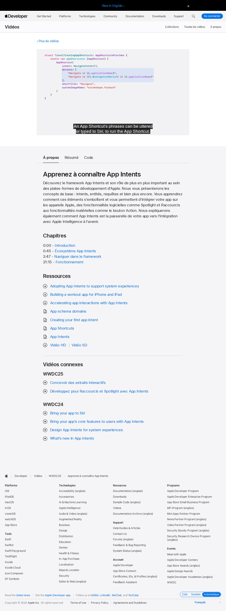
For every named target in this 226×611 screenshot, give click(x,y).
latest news (23, 595)
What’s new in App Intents (72, 438)
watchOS (10, 519)
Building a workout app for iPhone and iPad (86, 294)
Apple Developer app (57, 595)
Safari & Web (67, 581)
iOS (7, 491)
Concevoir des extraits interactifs (77, 382)
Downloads (119, 496)
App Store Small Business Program (188, 502)
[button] (193, 16)
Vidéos (12, 27)
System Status (121, 550)
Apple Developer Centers (182, 560)
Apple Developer (123, 565)
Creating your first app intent (74, 320)
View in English (112, 6)
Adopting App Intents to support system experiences (94, 286)
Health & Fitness (69, 553)
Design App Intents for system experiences (86, 430)
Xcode (9, 562)
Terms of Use (78, 602)
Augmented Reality (70, 519)
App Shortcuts (62, 328)
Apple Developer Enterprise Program (189, 496)
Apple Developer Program (183, 491)
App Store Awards (178, 565)
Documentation (122, 491)
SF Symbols (12, 579)
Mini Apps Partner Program (183, 513)
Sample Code (121, 502)
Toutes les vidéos (194, 26)
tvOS (8, 508)
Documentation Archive (127, 513)
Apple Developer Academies (184, 577)
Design (63, 530)
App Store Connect (124, 571)
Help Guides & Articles (126, 528)
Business (64, 525)
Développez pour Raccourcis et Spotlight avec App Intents (99, 391)
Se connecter (212, 16)
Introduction (65, 245)
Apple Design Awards (180, 571)
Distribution (66, 536)
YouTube (133, 595)
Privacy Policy (100, 602)
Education (65, 542)
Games (63, 547)
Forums (117, 539)
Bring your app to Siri (67, 413)
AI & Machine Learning (72, 502)
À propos (215, 26)
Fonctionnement (69, 262)
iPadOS (9, 496)
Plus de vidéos (49, 41)
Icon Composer (14, 573)
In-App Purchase (69, 558)
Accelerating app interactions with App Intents (89, 303)
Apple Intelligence (70, 508)
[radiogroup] (200, 594)
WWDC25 (55, 476)
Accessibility (66, 491)
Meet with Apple (176, 554)
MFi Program (175, 508)
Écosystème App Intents (75, 251)
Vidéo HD (58, 345)
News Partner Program (181, 519)
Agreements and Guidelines (130, 602)
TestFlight (11, 556)
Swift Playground (15, 550)
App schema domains (68, 311)
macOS (9, 502)
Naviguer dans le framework (77, 256)
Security (64, 575)
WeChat (116, 595)
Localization (66, 564)
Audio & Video (67, 513)
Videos (117, 508)
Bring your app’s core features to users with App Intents (97, 421)
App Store (11, 525)
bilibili (94, 595)
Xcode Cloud (13, 567)
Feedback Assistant (125, 582)
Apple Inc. (34, 602)
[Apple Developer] (16, 16)
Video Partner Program (181, 525)
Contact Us (120, 533)
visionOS (10, 513)
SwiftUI (9, 545)
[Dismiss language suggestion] (188, 5)
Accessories (66, 496)
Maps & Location (69, 570)
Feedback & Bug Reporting (129, 545)
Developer (21, 476)
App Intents (60, 336)
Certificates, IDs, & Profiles (129, 576)
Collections (172, 26)
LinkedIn (105, 595)
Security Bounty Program (182, 530)
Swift (8, 539)
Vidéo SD (79, 345)
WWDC (171, 582)
